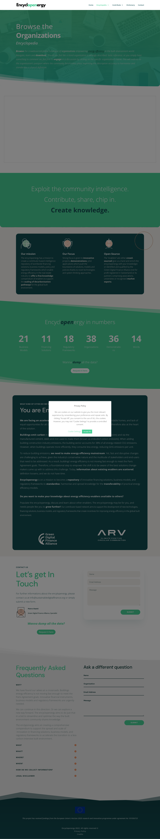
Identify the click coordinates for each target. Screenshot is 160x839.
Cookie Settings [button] (74, 431)
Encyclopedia (101, 5)
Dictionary (130, 5)
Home (91, 5)
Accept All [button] (87, 431)
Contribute (116, 5)
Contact (141, 5)
